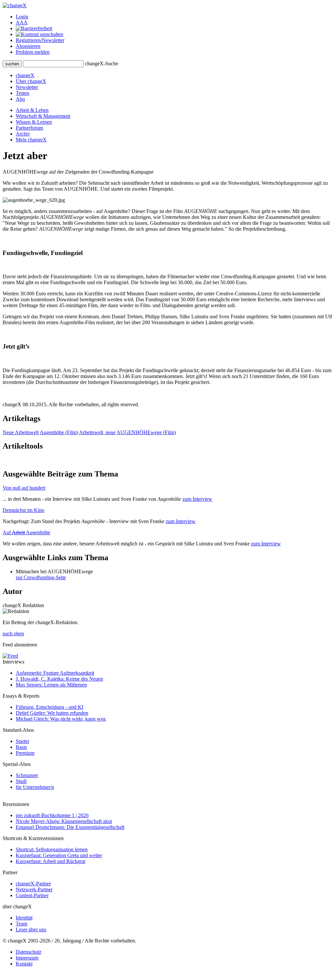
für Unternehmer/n (35, 787)
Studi (21, 781)
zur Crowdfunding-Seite (41, 577)
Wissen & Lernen (34, 122)
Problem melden (33, 52)
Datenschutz (28, 952)
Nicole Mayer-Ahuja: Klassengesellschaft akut (64, 821)
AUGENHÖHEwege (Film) (146, 432)
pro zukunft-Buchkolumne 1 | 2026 (52, 815)
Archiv (23, 134)
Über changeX (31, 81)
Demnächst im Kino (23, 510)
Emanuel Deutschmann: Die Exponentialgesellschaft (70, 827)
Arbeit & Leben (32, 110)
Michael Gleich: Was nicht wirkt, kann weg (61, 719)
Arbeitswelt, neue (97, 432)
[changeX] (15, 5)
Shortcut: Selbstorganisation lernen (52, 849)
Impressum (27, 958)
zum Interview (197, 499)
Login (22, 16)
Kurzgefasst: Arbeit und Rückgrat (50, 861)
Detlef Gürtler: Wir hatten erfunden (52, 713)
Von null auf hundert (24, 488)
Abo (20, 99)
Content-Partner (32, 895)
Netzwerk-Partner (34, 889)
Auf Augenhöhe (26, 532)
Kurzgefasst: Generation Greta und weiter (59, 855)
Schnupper (27, 775)
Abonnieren (28, 46)
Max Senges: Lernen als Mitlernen (51, 684)
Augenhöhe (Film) (59, 432)
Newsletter (27, 87)
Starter (22, 741)
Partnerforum (29, 128)
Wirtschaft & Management (43, 116)
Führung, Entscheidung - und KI (49, 707)
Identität (24, 917)
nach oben (13, 633)
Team (21, 923)
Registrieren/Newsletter (40, 40)
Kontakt (24, 963)
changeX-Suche (101, 63)
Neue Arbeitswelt (21, 432)
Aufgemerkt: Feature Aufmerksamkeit (55, 673)
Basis (21, 747)
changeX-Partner (33, 883)
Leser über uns (31, 929)
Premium (25, 753)
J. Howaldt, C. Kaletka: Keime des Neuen (59, 679)
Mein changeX (31, 139)
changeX (25, 75)
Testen (22, 93)
